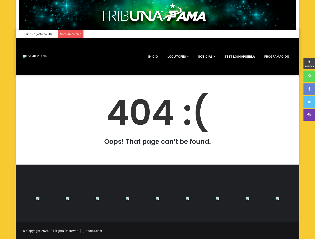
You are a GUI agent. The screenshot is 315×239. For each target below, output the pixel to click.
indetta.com (93, 231)
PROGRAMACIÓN (276, 56)
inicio (153, 56)
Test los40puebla (239, 56)
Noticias (205, 56)
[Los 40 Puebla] (35, 56)
